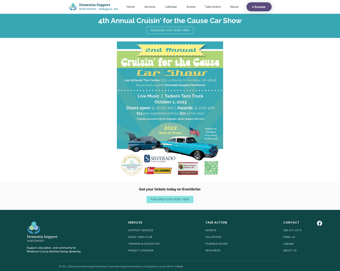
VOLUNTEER (213, 237)
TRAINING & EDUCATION (144, 243)
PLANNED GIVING (216, 243)
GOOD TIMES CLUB (140, 237)
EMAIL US (289, 237)
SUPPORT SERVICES (140, 230)
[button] (234, 7)
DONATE (210, 230)
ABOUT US (290, 250)
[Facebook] (319, 223)
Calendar (288, 243)
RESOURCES (213, 250)
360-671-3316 (292, 230)
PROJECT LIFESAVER (140, 250)
